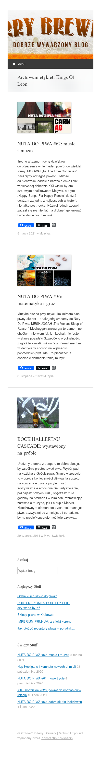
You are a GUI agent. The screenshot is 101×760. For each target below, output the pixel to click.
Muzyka (44, 233)
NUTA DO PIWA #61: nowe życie (40, 678)
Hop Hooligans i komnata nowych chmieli (46, 666)
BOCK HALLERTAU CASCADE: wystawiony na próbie (41, 446)
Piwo (47, 535)
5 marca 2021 (26, 233)
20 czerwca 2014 (28, 535)
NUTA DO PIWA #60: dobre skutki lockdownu (49, 701)
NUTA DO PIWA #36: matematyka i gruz (39, 299)
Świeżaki (58, 535)
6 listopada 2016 (28, 376)
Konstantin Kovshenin (57, 738)
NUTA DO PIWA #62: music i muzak (43, 654)
